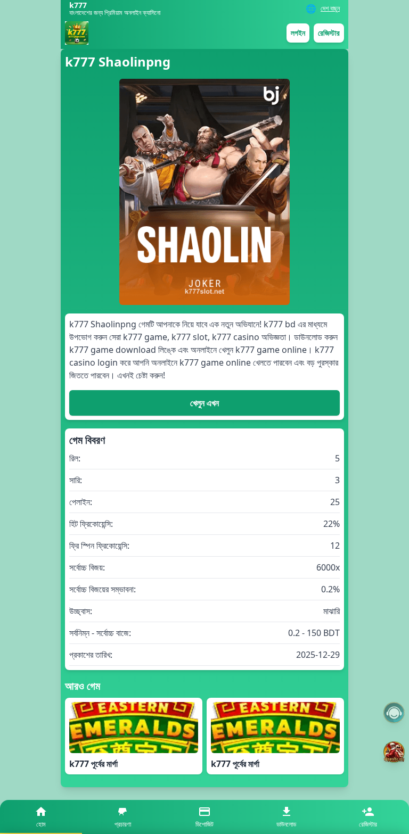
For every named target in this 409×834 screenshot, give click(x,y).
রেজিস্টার (329, 33)
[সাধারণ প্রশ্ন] (394, 712)
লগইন (298, 33)
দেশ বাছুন (330, 8)
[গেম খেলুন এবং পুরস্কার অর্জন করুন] (394, 752)
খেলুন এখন (204, 403)
